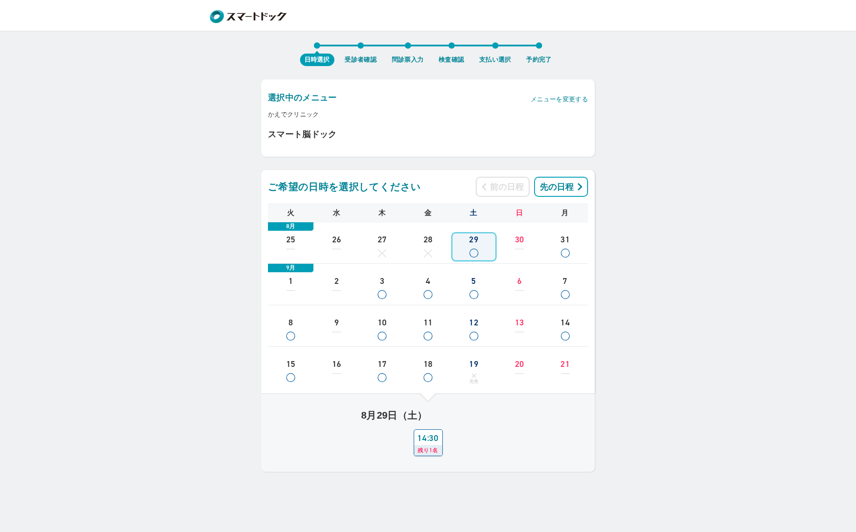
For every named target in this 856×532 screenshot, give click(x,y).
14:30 (428, 443)
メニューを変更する (559, 99)
